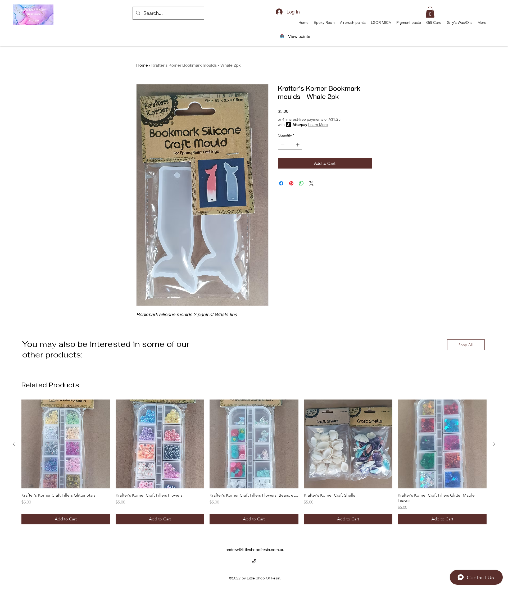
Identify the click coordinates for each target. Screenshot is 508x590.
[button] (430, 12)
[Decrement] (282, 144)
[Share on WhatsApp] (301, 183)
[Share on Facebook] (281, 183)
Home (142, 64)
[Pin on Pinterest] (291, 183)
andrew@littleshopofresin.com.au (255, 549)
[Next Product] (494, 444)
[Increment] (298, 144)
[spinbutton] (290, 144)
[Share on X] (311, 183)
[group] (254, 462)
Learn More (318, 124)
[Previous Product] (14, 444)
